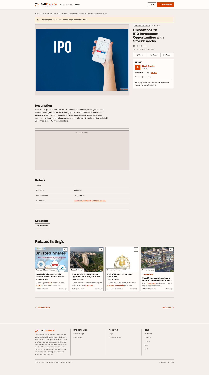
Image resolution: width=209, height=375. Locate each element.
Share (155, 55)
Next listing (166, 307)
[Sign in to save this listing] (65, 249)
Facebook (162, 362)
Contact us (148, 334)
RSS (172, 362)
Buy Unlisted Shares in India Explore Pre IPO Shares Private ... (51, 275)
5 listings (154, 72)
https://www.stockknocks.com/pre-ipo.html (90, 201)
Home (62, 4)
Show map (44, 225)
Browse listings (78, 334)
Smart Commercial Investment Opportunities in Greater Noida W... (156, 280)
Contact (77, 4)
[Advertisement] (82, 151)
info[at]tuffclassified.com (63, 362)
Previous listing (44, 307)
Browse (69, 4)
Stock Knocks (148, 66)
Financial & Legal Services (142, 25)
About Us (148, 337)
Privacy (147, 341)
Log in (152, 4)
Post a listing (77, 337)
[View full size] (82, 59)
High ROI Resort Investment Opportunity (119, 275)
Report (168, 55)
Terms (147, 345)
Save (141, 55)
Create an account (115, 337)
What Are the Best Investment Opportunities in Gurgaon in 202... (87, 275)
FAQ (146, 349)
